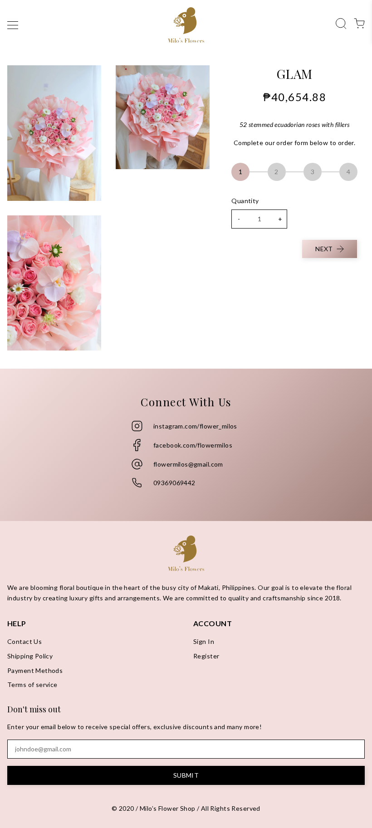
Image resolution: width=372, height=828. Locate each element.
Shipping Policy (30, 656)
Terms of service (32, 684)
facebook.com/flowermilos (192, 445)
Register (206, 656)
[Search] (341, 22)
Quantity (245, 201)
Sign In (203, 641)
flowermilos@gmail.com (188, 464)
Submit (186, 775)
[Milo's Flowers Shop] (186, 25)
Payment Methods (35, 670)
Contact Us (24, 641)
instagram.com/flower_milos (195, 426)
